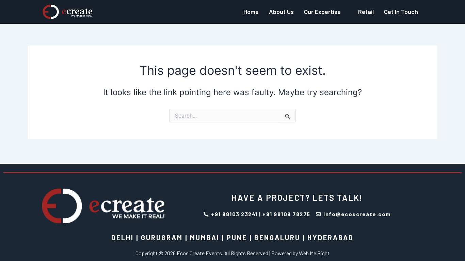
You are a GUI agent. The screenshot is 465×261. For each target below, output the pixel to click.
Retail (366, 11)
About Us (281, 11)
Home (251, 11)
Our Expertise (322, 11)
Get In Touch (401, 11)
